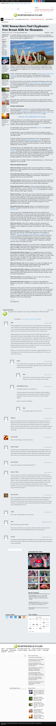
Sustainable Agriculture (22, 19)
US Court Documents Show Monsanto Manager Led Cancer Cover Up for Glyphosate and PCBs (36, 674)
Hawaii (21, 3)
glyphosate (4, 46)
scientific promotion (46, 112)
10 (43, 622)
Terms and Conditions (30, 723)
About (2, 1)
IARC (3, 48)
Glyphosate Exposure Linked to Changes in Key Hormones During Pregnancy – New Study (5, 122)
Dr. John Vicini (40, 127)
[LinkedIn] (15, 617)
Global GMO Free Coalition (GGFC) (40, 648)
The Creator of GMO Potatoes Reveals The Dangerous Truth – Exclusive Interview (35, 678)
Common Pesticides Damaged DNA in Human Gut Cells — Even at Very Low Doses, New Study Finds (44, 11)
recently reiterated (15, 240)
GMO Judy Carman (22, 650)
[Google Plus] (20, 617)
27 (30, 628)
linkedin (37, 1)
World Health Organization (4, 54)
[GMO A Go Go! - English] (44, 586)
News (17, 1)
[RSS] (24, 617)
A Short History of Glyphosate (35, 657)
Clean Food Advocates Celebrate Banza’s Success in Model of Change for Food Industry (5, 109)
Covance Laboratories (4, 45)
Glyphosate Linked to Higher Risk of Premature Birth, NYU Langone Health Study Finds (5, 82)
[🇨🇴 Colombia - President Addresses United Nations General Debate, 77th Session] (44, 573)
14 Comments (17, 319)
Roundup (17, 3)
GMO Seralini (5, 22)
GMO (29, 3)
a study (37, 36)
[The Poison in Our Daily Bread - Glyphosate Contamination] (33, 580)
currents (44, 1)
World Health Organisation (4, 52)
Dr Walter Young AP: (33, 602)
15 (36, 624)
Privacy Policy (38, 723)
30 (40, 628)
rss (33, 1)
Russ (12, 322)
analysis (3, 43)
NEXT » (52, 32)
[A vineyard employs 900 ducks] (33, 586)
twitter (35, 1)
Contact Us (12, 1)
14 (33, 624)
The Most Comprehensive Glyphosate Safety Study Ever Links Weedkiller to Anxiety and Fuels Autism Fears (5, 68)
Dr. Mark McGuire (25, 110)
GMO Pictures (32, 650)
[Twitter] (7, 617)
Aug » (33, 631)
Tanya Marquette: (32, 595)
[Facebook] (11, 617)
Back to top (3, 724)
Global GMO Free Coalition (37, 19)
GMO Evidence (49, 19)
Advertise (7, 1)
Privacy (39, 650)
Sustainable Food (9, 19)
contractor (35, 189)
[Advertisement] (28, 306)
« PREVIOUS (46, 32)
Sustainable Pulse (23, 32)
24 (43, 626)
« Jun (30, 631)
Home (2, 19)
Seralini (25, 3)
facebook (42, 1)
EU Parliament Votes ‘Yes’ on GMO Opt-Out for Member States (36, 660)
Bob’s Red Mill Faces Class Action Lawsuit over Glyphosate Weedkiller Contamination (36, 669)
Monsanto (12, 3)
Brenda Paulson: (32, 607)
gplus (39, 1)
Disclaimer (45, 650)
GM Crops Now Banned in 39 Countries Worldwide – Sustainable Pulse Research (36, 664)
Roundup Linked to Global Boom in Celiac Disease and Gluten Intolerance (36, 683)
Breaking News (5, 36)
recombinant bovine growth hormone (32, 113)
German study (14, 209)
